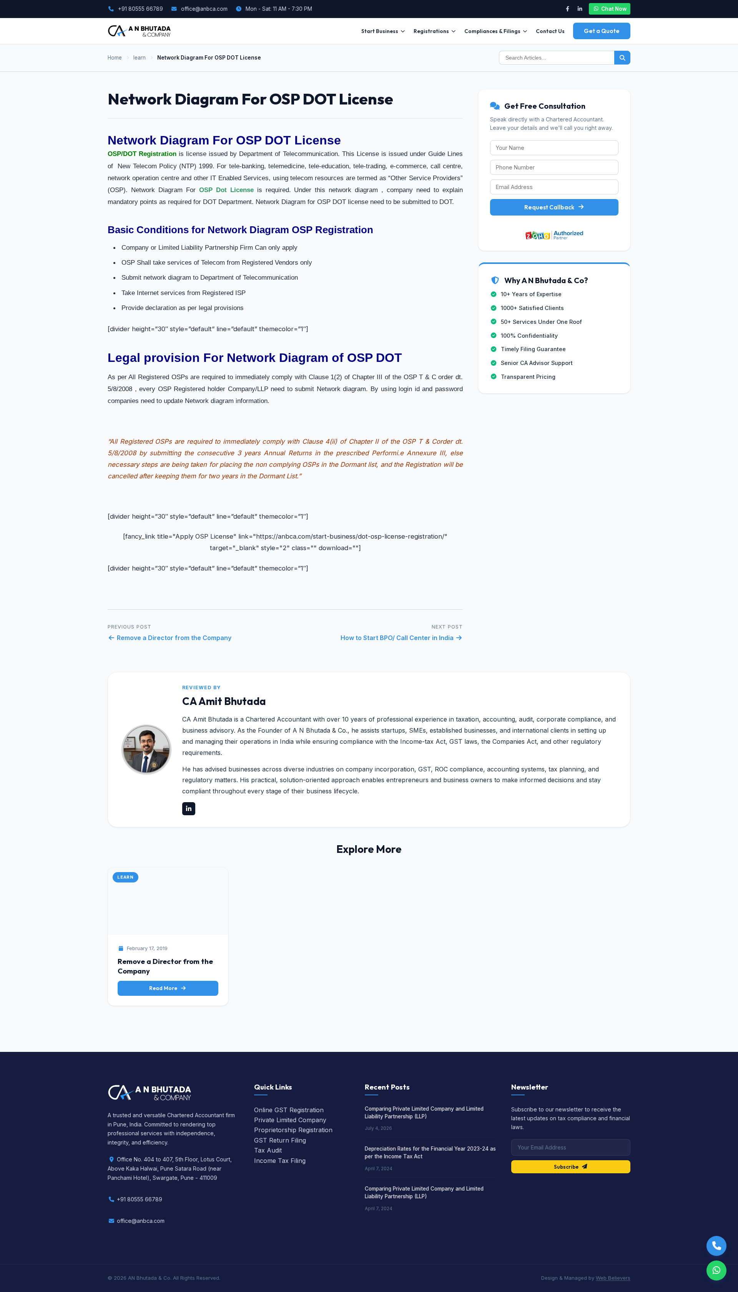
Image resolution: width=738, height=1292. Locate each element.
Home (115, 58)
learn (139, 58)
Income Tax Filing (280, 1160)
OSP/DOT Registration (142, 154)
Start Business (379, 31)
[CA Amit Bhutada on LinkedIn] (188, 808)
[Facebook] (567, 9)
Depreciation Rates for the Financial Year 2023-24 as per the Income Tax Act (430, 1152)
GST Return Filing (280, 1140)
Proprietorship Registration (293, 1130)
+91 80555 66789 (140, 9)
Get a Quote (602, 31)
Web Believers (613, 1278)
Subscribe (566, 1166)
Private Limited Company (290, 1120)
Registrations (431, 31)
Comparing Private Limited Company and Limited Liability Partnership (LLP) (424, 1113)
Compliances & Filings (492, 31)
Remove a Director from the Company (173, 638)
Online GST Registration (289, 1110)
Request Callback (549, 207)
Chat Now (614, 9)
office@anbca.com (204, 9)
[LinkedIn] (580, 9)
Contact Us (550, 31)
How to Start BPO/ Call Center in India (398, 638)
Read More (163, 988)
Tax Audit (268, 1150)
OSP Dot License (226, 190)
